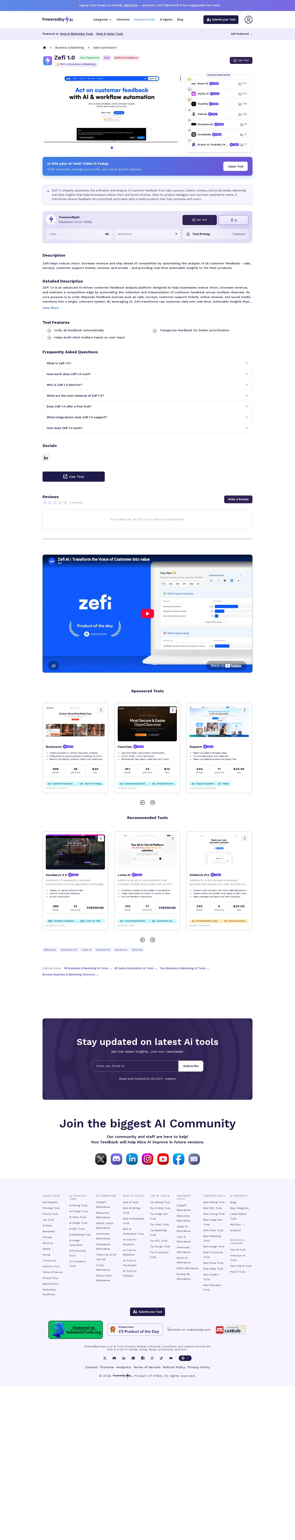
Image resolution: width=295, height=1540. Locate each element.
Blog (180, 19)
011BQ (157, 1375)
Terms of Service (53, 1272)
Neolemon (121, 949)
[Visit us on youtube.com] (163, 1158)
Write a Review (238, 499)
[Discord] (114, 1358)
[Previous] (142, 802)
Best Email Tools (213, 1263)
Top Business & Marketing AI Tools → (184, 968)
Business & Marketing (69, 47)
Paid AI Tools (237, 1271)
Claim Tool (235, 166)
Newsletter (49, 1231)
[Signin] (248, 20)
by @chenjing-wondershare (131, 788)
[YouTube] (170, 1358)
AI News (47, 1225)
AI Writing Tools (78, 1205)
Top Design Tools (160, 1246)
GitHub (47, 1249)
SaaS (107, 57)
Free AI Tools (50, 1214)
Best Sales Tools (213, 1268)
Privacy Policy (50, 1278)
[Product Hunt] (135, 1330)
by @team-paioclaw (55, 788)
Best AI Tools (130, 1202)
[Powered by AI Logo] (58, 20)
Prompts (47, 1237)
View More (51, 307)
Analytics (235, 1230)
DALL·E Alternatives (188, 1268)
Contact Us (49, 1260)
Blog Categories (239, 1208)
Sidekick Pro (103, 949)
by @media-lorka (54, 926)
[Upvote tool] (101, 710)
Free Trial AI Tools (240, 1266)
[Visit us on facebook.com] (178, 1158)
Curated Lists (214, 1195)
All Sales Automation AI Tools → (135, 968)
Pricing (46, 1254)
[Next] (152, 802)
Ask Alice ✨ (237, 1224)
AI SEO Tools (77, 1229)
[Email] (133, 1358)
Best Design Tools (214, 1246)
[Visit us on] (194, 1158)
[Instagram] (152, 1358)
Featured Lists (183, 1197)
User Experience (89, 57)
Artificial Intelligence (126, 57)
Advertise (123, 19)
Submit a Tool (51, 1266)
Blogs (233, 1202)
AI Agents (166, 19)
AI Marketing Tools (80, 1234)
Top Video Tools (159, 1224)
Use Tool (243, 60)
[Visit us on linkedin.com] (132, 1158)
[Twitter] (104, 1358)
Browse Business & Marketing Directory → (71, 974)
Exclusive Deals (144, 19)
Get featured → (241, 33)
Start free (130, 5)
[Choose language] (185, 1358)
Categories (100, 19)
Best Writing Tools (214, 1202)
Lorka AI (86, 949)
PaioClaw (137, 949)
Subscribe (191, 1066)
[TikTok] (161, 1358)
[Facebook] (142, 1358)
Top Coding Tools (160, 1208)
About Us (48, 1243)
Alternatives (106, 1195)
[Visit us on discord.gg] (116, 1158)
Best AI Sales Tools (110, 33)
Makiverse (50, 949)
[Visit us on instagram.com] (147, 1158)
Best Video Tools (213, 1230)
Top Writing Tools (160, 1202)
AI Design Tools (78, 1223)
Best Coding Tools (214, 1214)
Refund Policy (51, 1284)
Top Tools (48, 1219)
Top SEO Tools (158, 1240)
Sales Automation (105, 47)
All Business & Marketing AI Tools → (88, 968)
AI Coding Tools (78, 1211)
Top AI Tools (160, 1195)
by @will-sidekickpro (128, 926)
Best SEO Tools (212, 1208)
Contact (91, 1367)
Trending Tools (51, 1208)
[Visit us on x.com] (101, 1158)
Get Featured (50, 1202)
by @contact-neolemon (201, 926)
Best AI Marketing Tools (76, 33)
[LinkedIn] (123, 1358)
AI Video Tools (77, 1217)
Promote (107, 1367)
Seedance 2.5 (69, 949)
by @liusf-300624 (198, 788)
